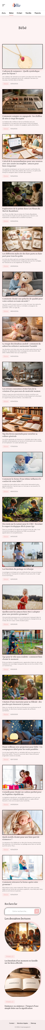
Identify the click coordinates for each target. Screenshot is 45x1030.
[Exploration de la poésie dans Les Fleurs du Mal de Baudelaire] (22, 194)
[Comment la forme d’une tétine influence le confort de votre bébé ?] (22, 464)
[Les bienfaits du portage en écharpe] (22, 554)
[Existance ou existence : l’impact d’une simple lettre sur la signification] (22, 982)
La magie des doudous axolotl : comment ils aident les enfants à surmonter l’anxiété (21, 345)
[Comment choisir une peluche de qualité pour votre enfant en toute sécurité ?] (22, 284)
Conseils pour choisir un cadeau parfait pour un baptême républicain (21, 793)
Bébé (6, 84)
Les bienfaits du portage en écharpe (17, 569)
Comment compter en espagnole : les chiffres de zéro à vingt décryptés (22, 117)
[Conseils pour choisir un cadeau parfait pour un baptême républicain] (22, 777)
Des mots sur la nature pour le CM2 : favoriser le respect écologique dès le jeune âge (22, 525)
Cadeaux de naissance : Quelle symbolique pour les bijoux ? (20, 72)
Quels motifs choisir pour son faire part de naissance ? (20, 838)
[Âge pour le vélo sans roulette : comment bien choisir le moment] (22, 642)
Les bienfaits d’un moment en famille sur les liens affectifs (21, 962)
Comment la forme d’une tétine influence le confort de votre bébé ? (21, 480)
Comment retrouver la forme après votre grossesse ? (20, 883)
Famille (10, 956)
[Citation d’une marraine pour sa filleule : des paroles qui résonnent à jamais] (22, 687)
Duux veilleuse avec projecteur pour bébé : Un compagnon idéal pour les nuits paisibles (22, 748)
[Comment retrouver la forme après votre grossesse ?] (22, 867)
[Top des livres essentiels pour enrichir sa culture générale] (22, 419)
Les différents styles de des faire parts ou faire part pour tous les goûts (22, 255)
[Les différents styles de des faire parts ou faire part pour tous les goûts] (22, 239)
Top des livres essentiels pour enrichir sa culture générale (19, 435)
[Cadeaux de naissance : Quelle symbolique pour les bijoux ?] (22, 56)
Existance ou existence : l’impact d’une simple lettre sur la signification (21, 1007)
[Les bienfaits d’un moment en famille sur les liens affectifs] (22, 937)
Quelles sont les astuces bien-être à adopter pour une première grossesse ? (21, 613)
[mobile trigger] (4, 5)
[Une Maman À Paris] (16, 5)
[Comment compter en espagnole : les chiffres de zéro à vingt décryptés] (22, 101)
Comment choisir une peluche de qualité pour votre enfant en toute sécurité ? (22, 300)
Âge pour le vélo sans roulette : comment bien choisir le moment (22, 658)
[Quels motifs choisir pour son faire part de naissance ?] (22, 822)
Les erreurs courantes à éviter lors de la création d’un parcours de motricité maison (21, 390)
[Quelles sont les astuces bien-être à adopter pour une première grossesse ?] (22, 597)
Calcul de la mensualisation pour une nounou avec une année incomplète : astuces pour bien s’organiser (22, 163)
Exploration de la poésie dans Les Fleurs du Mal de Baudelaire (21, 210)
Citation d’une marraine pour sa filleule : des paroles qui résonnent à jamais (22, 703)
